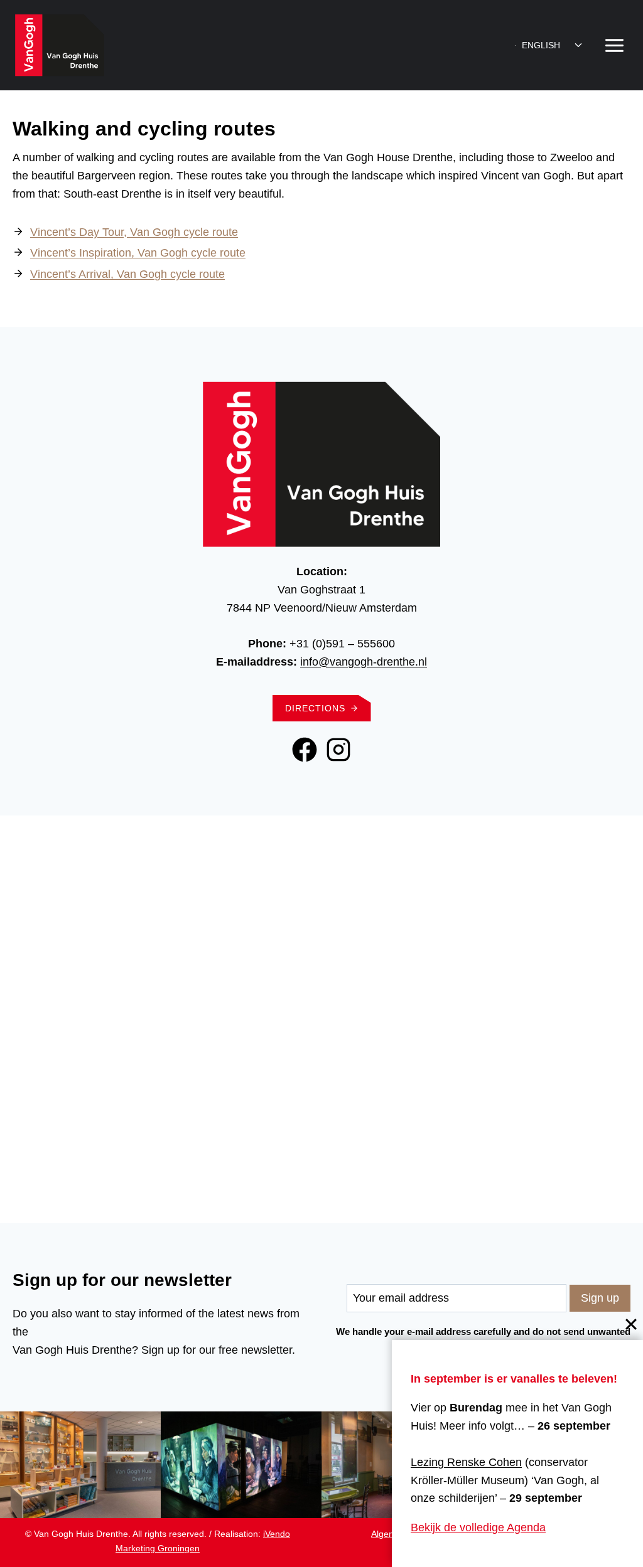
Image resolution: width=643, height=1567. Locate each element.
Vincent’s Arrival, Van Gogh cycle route (127, 274)
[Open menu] (614, 45)
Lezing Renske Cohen (466, 1462)
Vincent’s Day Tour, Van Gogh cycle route (134, 232)
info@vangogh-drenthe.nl (363, 662)
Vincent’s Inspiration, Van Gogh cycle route (138, 253)
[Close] (631, 1324)
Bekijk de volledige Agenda (478, 1527)
